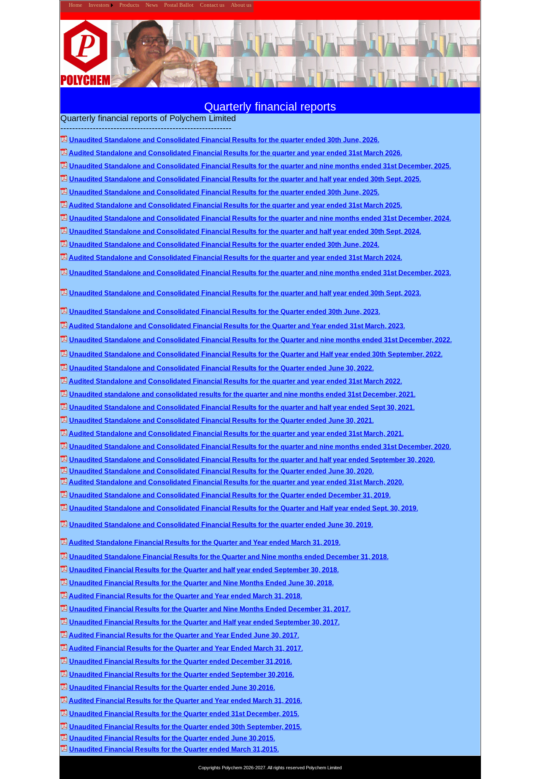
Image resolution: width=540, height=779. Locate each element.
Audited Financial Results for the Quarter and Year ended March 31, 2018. (185, 596)
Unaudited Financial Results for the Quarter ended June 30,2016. (172, 687)
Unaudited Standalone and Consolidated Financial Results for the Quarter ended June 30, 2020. (221, 471)
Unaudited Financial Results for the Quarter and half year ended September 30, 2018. (204, 569)
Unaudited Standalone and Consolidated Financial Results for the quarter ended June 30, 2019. (221, 524)
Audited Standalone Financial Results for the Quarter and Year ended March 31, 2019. (204, 542)
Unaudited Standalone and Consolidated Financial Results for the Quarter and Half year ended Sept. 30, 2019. (243, 508)
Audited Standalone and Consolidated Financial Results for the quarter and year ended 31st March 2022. (235, 381)
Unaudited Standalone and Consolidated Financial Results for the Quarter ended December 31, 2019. (230, 495)
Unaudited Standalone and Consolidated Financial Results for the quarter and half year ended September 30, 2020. (252, 459)
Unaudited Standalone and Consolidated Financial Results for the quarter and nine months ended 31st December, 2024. (260, 218)
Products (129, 5)
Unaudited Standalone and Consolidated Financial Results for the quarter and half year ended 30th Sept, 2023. (245, 293)
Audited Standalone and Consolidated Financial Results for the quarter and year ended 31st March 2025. (235, 205)
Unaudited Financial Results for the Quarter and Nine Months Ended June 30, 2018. (201, 583)
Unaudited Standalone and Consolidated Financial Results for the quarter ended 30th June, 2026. (224, 139)
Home (75, 5)
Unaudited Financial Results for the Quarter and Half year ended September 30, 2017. (204, 622)
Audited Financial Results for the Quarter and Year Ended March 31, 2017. (186, 648)
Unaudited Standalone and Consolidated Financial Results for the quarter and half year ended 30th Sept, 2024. (245, 231)
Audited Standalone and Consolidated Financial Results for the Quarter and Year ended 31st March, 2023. (237, 326)
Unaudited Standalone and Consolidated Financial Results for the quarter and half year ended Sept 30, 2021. (242, 407)
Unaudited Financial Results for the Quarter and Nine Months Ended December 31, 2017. (210, 609)
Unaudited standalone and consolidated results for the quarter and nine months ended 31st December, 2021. (242, 394)
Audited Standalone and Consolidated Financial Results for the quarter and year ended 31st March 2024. (235, 257)
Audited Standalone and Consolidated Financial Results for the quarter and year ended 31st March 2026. (235, 153)
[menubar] (157, 5)
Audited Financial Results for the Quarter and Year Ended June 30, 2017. (184, 635)
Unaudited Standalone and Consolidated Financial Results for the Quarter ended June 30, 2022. (221, 368)
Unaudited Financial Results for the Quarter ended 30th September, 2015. (185, 726)
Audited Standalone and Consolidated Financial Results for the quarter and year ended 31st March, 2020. (236, 482)
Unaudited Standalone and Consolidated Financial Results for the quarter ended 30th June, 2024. (224, 244)
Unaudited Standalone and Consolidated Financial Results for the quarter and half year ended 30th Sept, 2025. (245, 179)
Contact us (212, 5)
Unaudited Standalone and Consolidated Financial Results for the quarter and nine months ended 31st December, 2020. (260, 446)
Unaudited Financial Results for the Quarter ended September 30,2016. (181, 674)
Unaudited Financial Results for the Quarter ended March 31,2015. (174, 749)
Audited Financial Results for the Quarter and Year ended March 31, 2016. (185, 700)
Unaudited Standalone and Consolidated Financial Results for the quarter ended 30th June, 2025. (224, 192)
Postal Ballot (179, 5)
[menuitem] (62, 2)
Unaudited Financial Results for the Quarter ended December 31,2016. (180, 661)
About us (241, 5)
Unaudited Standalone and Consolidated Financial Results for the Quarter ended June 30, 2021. (221, 420)
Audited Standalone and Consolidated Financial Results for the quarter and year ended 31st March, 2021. (236, 433)
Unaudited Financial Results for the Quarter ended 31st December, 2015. (184, 713)
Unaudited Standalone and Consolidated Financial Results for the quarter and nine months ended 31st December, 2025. (260, 166)
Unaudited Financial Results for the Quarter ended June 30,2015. (172, 738)
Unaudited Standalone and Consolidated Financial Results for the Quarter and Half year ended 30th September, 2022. (256, 354)
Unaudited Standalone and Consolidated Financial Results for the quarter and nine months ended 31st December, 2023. (260, 272)
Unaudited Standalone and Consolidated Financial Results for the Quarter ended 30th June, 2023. (224, 311)
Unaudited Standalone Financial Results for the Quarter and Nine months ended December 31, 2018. (229, 556)
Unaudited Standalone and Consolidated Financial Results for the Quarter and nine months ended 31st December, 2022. (260, 340)
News (152, 5)
